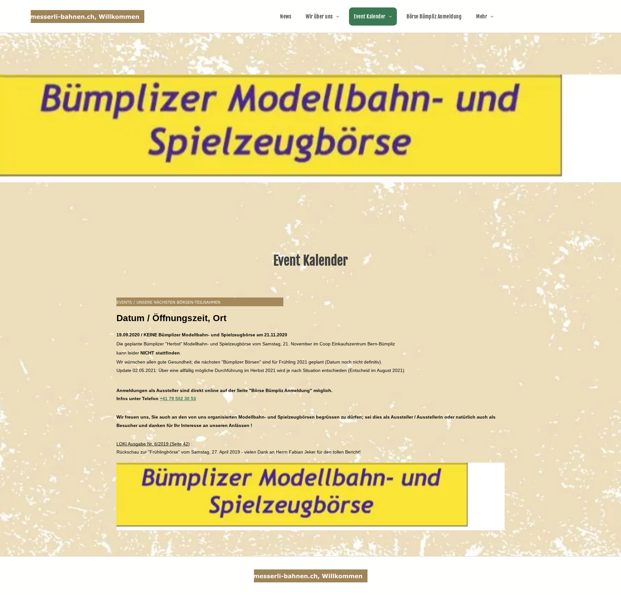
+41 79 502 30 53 (178, 398)
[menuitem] (288, 16)
